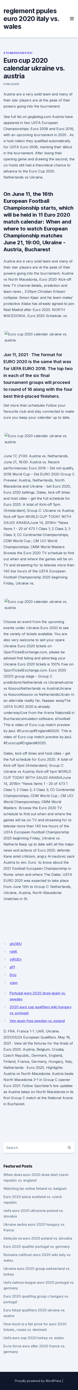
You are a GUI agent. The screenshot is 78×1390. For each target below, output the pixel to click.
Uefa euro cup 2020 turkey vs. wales (33, 1338)
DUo (13, 975)
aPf (12, 967)
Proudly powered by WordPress (38, 1381)
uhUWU (16, 944)
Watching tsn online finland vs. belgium (35, 1188)
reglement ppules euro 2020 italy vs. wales (31, 18)
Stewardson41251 (17, 53)
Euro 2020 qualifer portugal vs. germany (36, 1246)
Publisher (11, 84)
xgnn (14, 983)
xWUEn (15, 959)
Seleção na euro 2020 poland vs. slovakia (37, 1238)
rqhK (13, 951)
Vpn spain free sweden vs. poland (37, 1021)
